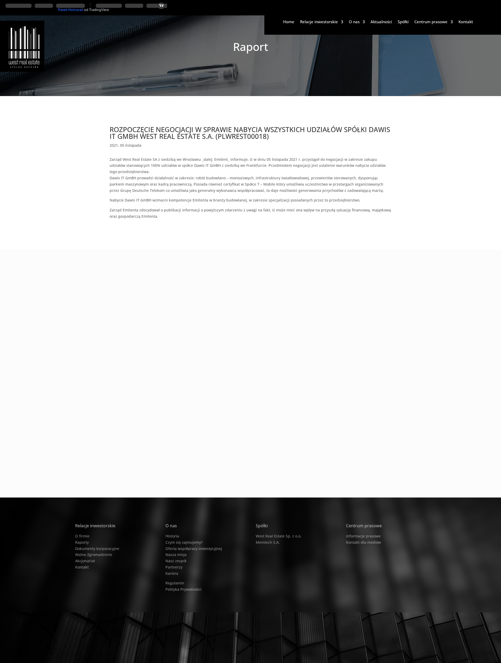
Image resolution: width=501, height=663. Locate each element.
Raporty (82, 542)
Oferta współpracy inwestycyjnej (193, 548)
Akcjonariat (85, 560)
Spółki (403, 22)
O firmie (82, 536)
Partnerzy (173, 567)
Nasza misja (176, 554)
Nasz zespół (175, 560)
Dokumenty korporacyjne (97, 548)
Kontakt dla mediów (363, 542)
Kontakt (465, 22)
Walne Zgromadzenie (93, 554)
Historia (172, 536)
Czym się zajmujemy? (183, 542)
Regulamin (174, 583)
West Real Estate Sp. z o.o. (278, 536)
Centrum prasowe (431, 22)
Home (288, 22)
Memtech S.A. (268, 542)
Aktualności (381, 22)
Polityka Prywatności (183, 589)
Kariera (171, 573)
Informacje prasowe (363, 536)
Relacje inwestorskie (319, 22)
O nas (354, 22)
